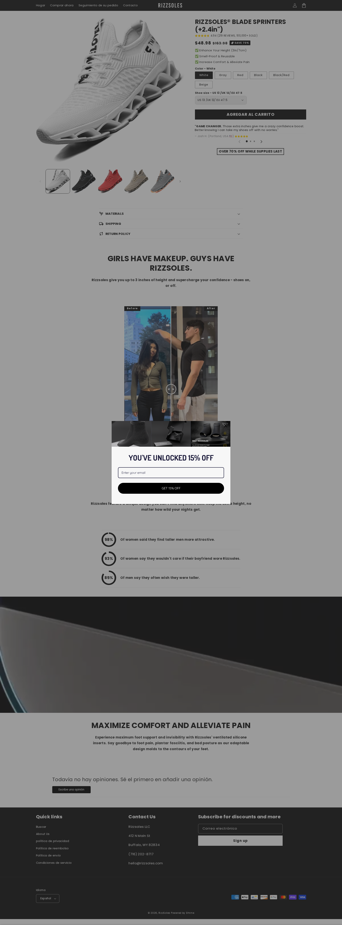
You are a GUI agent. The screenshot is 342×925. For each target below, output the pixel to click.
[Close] (225, 425)
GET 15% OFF (171, 488)
